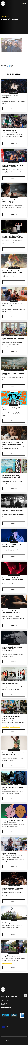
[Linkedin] (6, 1004)
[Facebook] (2, 1004)
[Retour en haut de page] (25, 995)
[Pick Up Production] (3, 3)
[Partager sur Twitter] (9, 66)
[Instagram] (4, 1004)
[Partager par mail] (12, 66)
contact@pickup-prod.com (9, 1000)
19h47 (7, 1040)
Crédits (13, 1039)
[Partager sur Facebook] (7, 66)
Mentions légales (5, 1039)
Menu (23, 3)
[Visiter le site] (5, 1015)
